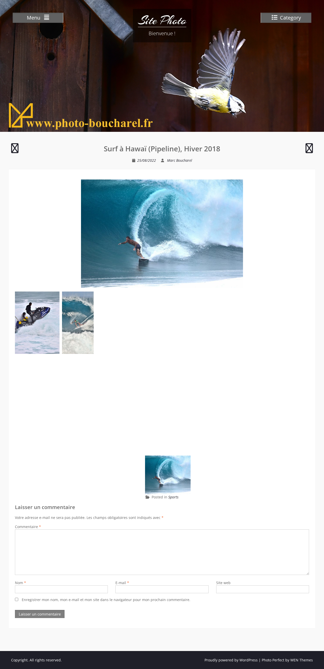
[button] (37, 323)
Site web (223, 582)
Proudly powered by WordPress (231, 660)
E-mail (122, 582)
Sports (173, 497)
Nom (20, 582)
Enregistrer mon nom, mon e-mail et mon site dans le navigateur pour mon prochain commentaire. (106, 599)
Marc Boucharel (179, 160)
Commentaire (28, 526)
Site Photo (162, 20)
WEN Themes (301, 660)
